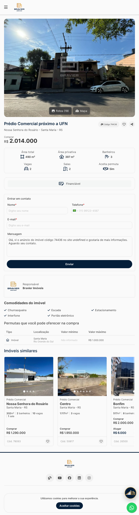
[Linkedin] (79, 478)
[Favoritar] (124, 124)
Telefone (78, 204)
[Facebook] (69, 478)
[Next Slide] (132, 68)
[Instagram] (89, 478)
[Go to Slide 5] (87, 391)
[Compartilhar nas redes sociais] (132, 124)
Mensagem (14, 234)
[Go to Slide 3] (30, 391)
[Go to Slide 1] (24, 391)
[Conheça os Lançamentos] (130, 493)
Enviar (69, 264)
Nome (11, 204)
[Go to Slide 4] (33, 391)
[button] (69, 68)
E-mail (12, 219)
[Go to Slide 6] (90, 391)
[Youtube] (60, 478)
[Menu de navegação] (6, 7)
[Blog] (50, 478)
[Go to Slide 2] (27, 391)
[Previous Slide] (7, 68)
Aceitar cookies (69, 505)
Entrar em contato (19, 198)
